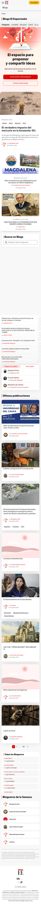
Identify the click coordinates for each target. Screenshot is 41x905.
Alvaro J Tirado (8, 335)
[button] (38, 25)
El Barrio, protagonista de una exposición (18, 469)
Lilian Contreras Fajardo (17, 474)
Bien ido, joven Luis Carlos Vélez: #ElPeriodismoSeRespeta (12, 358)
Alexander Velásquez (9, 343)
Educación (23, 25)
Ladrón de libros (9, 731)
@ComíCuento (10, 774)
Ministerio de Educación (20, 613)
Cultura (30, 25)
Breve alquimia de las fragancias (15, 690)
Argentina (7, 527)
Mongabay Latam (7, 120)
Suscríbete (34, 3)
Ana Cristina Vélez (16, 696)
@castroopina (10, 761)
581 (23, 747)
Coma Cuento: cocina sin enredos (14, 772)
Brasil (10, 123)
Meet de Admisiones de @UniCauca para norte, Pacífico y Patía (18, 427)
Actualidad (14, 25)
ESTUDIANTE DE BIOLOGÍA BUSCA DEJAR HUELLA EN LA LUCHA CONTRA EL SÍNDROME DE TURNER (18, 330)
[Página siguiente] (27, 746)
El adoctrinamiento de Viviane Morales (17, 599)
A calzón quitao (9, 785)
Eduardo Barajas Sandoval (18, 564)
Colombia (16, 527)
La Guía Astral (8, 792)
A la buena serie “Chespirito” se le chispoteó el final (18, 340)
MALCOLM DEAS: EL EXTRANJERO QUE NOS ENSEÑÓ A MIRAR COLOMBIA (20, 223)
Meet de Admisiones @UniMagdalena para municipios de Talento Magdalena (20, 182)
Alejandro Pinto (8, 323)
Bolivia (5, 123)
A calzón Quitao (10, 788)
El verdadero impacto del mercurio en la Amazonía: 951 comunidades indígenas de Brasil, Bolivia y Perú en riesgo (19, 129)
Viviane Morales (9, 616)
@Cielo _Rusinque (11, 768)
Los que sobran (9, 765)
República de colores (20, 178)
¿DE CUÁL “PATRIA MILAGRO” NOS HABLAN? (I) (19, 648)
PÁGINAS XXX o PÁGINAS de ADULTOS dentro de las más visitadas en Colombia (17, 319)
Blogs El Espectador (15, 19)
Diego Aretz (21, 227)
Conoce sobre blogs (20, 83)
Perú (24, 123)
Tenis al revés (8, 778)
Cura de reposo (13, 378)
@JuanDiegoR (10, 781)
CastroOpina (8, 758)
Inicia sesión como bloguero (20, 77)
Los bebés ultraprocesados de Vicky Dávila (16, 349)
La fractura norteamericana (13, 559)
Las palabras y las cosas (20, 219)
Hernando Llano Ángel (17, 655)
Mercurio (17, 123)
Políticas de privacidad (17, 892)
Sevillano (13, 605)
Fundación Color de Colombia (21, 185)
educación (7, 613)
